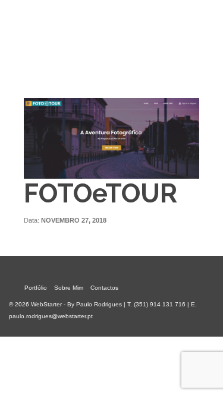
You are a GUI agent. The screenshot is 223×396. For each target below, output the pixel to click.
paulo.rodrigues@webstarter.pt (51, 316)
